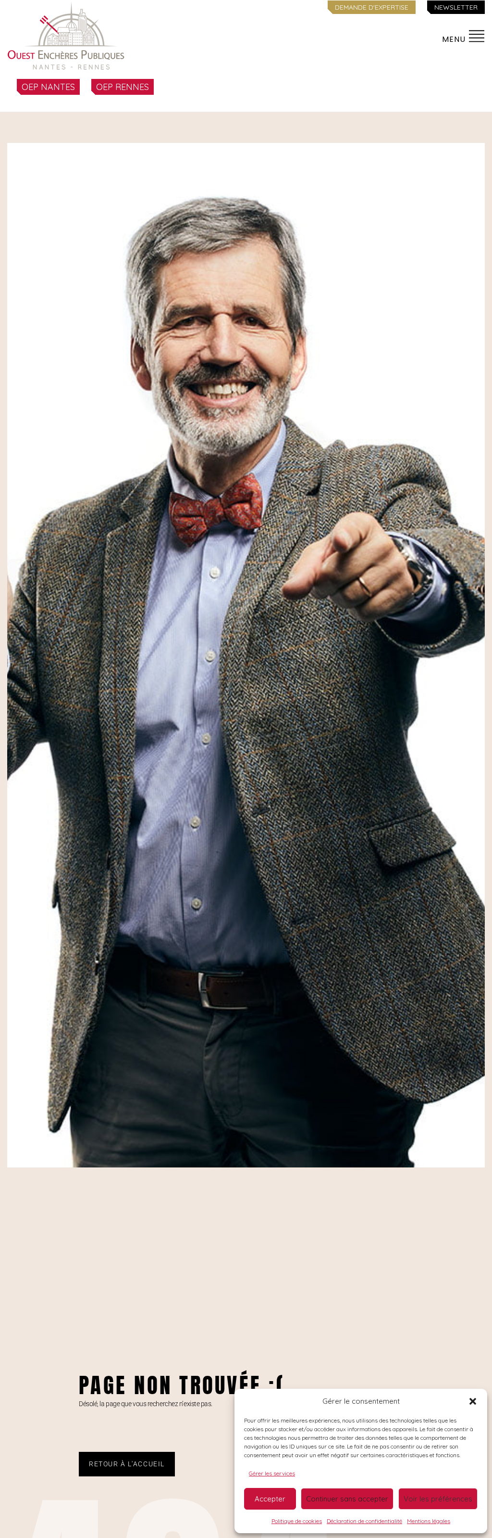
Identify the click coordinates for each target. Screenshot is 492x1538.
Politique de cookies (296, 1521)
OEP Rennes (122, 86)
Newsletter (456, 7)
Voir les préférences (438, 1498)
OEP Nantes (48, 86)
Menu (455, 39)
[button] (473, 1401)
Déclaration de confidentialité (364, 1521)
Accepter (270, 1498)
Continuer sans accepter (347, 1498)
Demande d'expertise (371, 7)
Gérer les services (272, 1473)
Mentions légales (428, 1521)
